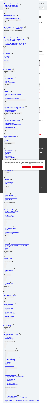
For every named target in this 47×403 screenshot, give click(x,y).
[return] (5, 10)
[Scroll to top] (0, 194)
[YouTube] (41, 152)
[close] (5, 1)
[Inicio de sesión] (39, 8)
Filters (38, 22)
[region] (23, 165)
